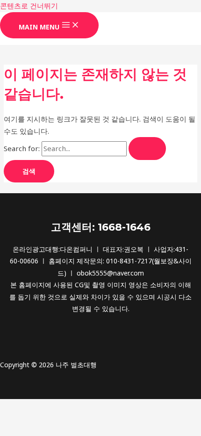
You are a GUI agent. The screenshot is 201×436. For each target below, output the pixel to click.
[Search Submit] (147, 148)
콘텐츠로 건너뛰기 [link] (29, 5)
